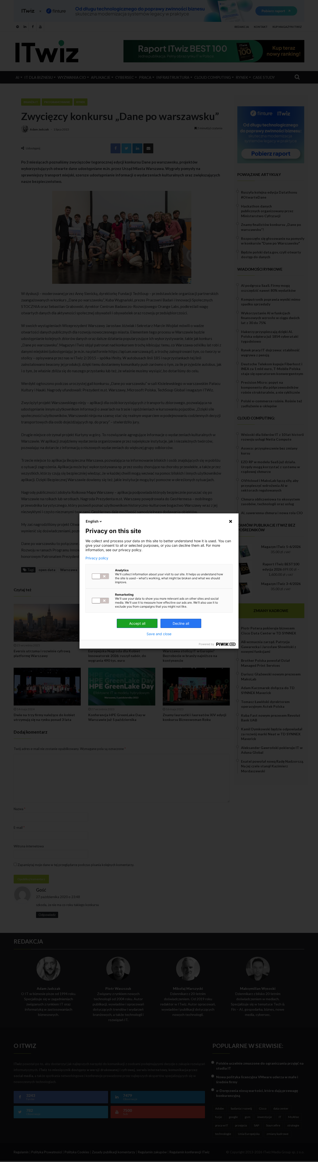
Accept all (137, 623)
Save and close (159, 634)
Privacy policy (96, 558)
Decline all (181, 623)
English (92, 521)
